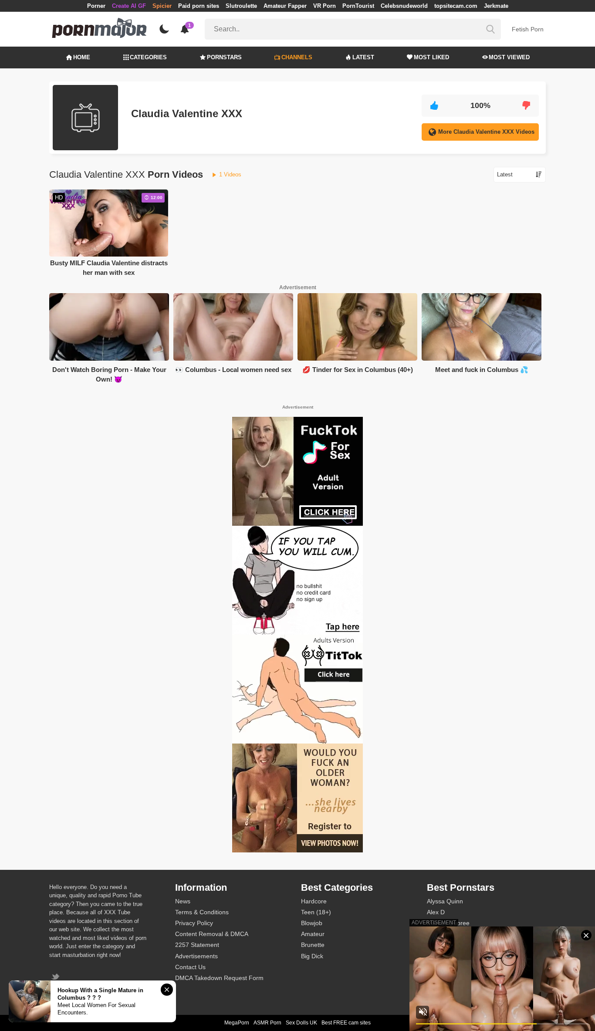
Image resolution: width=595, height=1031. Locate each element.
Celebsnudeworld (404, 6)
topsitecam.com (455, 6)
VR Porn (324, 6)
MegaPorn (236, 1023)
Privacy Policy (194, 922)
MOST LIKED (431, 57)
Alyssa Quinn (445, 901)
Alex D (436, 912)
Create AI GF (129, 6)
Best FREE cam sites (346, 1023)
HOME (81, 57)
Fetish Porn (528, 29)
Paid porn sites (198, 6)
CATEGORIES (148, 57)
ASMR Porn (267, 1023)
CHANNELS (296, 57)
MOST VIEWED (509, 57)
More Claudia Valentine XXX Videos (486, 131)
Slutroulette (241, 6)
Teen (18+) (316, 912)
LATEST (363, 57)
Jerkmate (496, 6)
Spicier (162, 6)
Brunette (313, 944)
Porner (96, 6)
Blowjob (311, 922)
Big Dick (312, 956)
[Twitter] (56, 977)
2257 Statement (197, 944)
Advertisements (196, 956)
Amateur (313, 933)
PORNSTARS (224, 57)
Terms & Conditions (202, 912)
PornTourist (358, 6)
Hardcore (314, 901)
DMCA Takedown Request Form (219, 977)
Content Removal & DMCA (211, 933)
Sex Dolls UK (301, 1023)
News (182, 901)
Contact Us (190, 966)
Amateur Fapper (285, 6)
